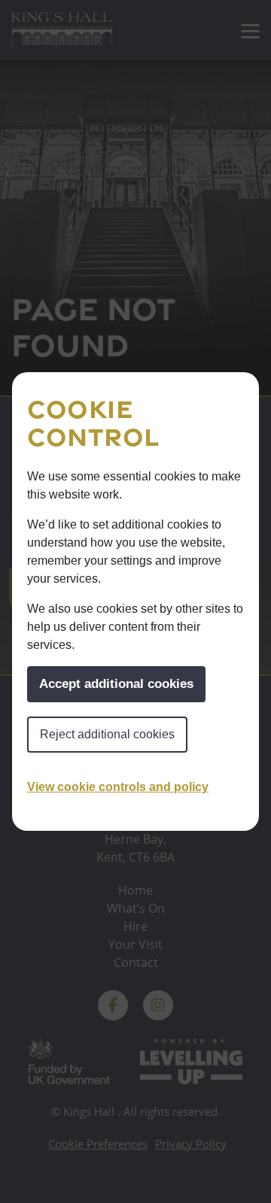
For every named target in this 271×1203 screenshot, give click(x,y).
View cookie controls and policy (118, 786)
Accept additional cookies (116, 684)
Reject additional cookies (107, 734)
